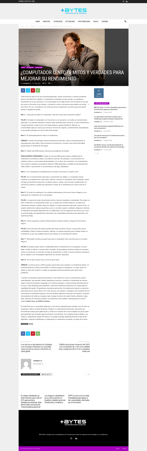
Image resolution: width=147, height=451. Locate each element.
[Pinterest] (33, 90)
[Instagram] (123, 1)
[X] (28, 90)
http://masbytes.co (38, 363)
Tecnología (57, 21)
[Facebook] (23, 90)
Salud (95, 21)
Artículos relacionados (30, 374)
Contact (124, 448)
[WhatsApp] (38, 90)
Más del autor (46, 374)
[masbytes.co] (73, 11)
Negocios (46, 21)
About (118, 448)
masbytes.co (27, 83)
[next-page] (89, 374)
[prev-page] (86, 374)
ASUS (31, 324)
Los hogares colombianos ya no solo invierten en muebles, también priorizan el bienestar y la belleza (55, 399)
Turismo (104, 21)
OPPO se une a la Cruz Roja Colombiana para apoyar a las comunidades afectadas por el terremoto (79, 399)
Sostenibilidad (84, 21)
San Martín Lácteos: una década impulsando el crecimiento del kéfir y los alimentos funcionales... (109, 146)
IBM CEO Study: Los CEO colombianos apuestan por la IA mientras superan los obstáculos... (110, 108)
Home (38, 21)
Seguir (99, 89)
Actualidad (70, 21)
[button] (125, 21)
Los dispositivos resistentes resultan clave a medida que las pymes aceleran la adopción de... (109, 118)
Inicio (22, 26)
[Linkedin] (127, 1)
